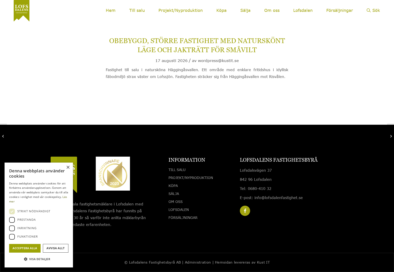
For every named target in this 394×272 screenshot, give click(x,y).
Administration (198, 262)
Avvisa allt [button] (56, 248)
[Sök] (373, 14)
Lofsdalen (178, 209)
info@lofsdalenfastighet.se (278, 197)
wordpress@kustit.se (218, 60)
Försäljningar (182, 217)
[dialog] (39, 215)
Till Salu (177, 170)
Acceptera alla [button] (25, 248)
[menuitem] (111, 10)
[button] (38, 259)
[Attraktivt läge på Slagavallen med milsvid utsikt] (3, 136)
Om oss (175, 201)
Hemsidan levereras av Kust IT (242, 262)
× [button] (68, 167)
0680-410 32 (259, 188)
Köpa (173, 186)
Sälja (173, 194)
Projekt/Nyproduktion (190, 178)
